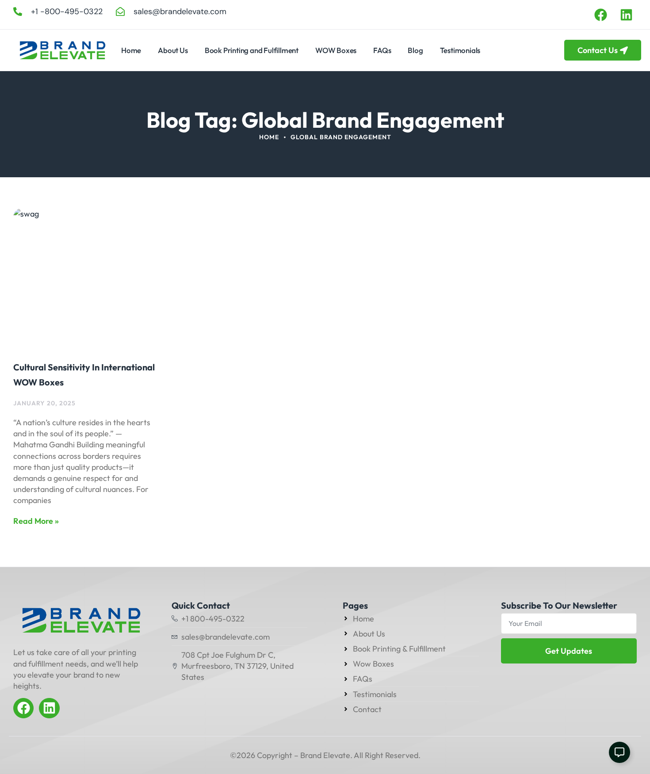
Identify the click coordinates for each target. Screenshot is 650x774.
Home (131, 50)
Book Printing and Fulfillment (251, 50)
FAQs (382, 50)
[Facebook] (600, 14)
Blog (415, 50)
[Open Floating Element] (619, 752)
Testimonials (460, 50)
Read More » (36, 521)
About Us (172, 50)
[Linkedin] (626, 14)
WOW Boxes (335, 50)
